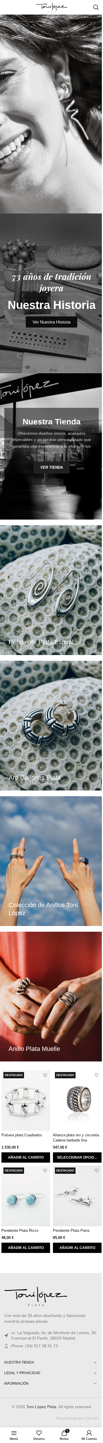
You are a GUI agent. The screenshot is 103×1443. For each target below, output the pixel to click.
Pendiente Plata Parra (71, 1231)
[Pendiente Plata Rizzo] (25, 1195)
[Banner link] (51, 590)
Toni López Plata (41, 1406)
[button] (25, 1157)
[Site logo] (51, 7)
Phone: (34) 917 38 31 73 (34, 1346)
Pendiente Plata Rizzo (19, 1231)
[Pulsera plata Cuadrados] (25, 1100)
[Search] (96, 7)
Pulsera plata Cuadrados (21, 1135)
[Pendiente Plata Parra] (77, 1195)
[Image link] (35, 1295)
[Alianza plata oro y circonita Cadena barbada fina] (77, 1100)
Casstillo (91, 1418)
